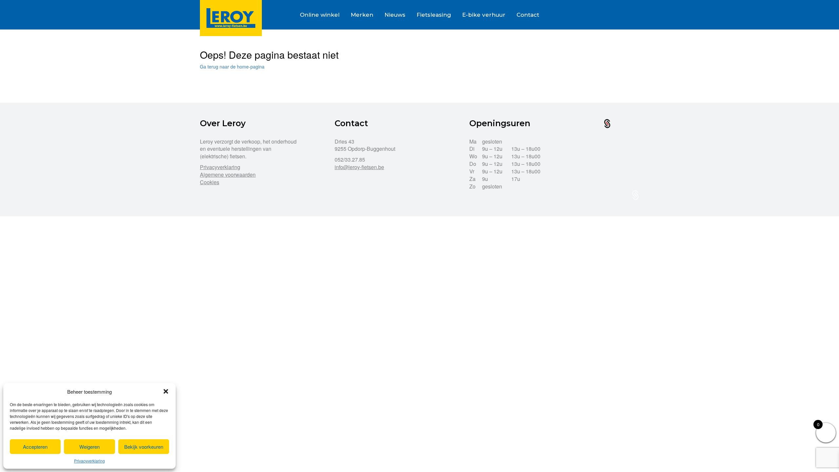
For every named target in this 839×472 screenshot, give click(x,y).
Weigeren (89, 446)
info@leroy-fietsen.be (359, 167)
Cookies (209, 182)
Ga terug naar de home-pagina (232, 66)
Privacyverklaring (89, 460)
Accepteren (35, 446)
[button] (166, 391)
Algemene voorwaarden (228, 174)
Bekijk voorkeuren (143, 446)
